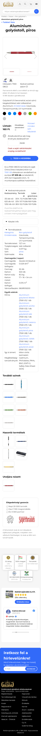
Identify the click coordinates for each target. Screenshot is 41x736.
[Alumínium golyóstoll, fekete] (4, 113)
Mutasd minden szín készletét (32, 127)
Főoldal (4, 16)
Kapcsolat (26, 694)
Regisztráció (6, 707)
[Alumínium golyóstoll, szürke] (25, 113)
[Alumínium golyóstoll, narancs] (35, 113)
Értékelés (25, 703)
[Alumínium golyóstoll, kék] (9, 113)
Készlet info (13, 222)
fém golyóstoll (25, 232)
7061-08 (8, 172)
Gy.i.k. (24, 723)
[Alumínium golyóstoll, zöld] (30, 113)
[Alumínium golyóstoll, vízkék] (14, 113)
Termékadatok (15, 230)
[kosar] (31, 4)
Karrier (24, 707)
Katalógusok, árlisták (9, 713)
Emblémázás (20, 106)
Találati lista (8, 22)
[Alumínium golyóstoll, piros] (20, 113)
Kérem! (31, 669)
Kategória (9, 232)
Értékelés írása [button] (23, 602)
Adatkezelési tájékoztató (27, 714)
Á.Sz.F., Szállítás (28, 710)
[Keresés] (25, 4)
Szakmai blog (27, 726)
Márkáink (5, 710)
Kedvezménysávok (17, 190)
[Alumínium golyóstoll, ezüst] (4, 118)
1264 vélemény (21, 597)
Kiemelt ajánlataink (9, 716)
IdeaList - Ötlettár (8, 719)
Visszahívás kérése (29, 697)
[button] (35, 56)
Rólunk (24, 700)
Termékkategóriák (8, 697)
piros (21, 252)
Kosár (3, 703)
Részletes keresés (8, 700)
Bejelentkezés (6, 694)
